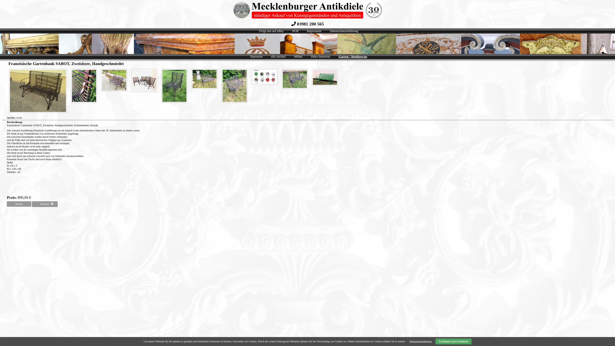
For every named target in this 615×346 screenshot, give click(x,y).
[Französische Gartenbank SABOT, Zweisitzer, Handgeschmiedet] (38, 91)
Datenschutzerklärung (421, 341)
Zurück (19, 204)
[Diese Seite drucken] (45, 204)
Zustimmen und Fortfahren (453, 341)
